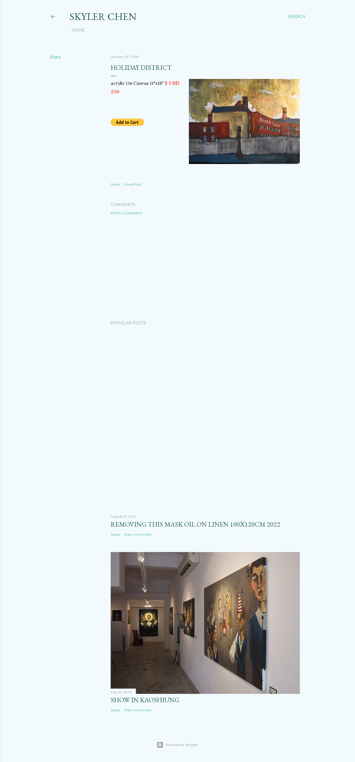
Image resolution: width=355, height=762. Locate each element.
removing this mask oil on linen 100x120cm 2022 (195, 524)
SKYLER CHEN (103, 16)
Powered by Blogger (182, 745)
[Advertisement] (205, 268)
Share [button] (55, 57)
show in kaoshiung (145, 700)
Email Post (132, 184)
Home (78, 30)
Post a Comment (127, 213)
